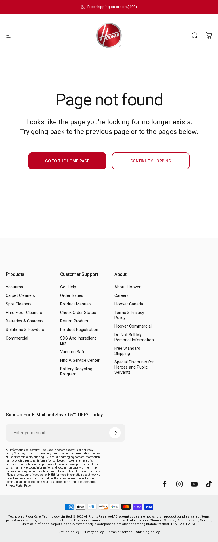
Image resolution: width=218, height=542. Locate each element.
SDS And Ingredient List (78, 341)
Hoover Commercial (133, 326)
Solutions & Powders (25, 329)
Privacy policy (93, 532)
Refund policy (68, 532)
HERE (52, 474)
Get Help (68, 287)
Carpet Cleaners (20, 295)
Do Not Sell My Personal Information (134, 337)
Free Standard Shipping (127, 351)
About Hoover (127, 287)
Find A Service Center (80, 360)
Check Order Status (78, 312)
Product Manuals (75, 304)
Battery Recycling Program (76, 371)
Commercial (17, 338)
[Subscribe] (115, 432)
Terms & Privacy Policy (129, 315)
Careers (121, 295)
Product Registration (79, 329)
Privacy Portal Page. (19, 485)
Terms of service (120, 532)
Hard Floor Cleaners (24, 312)
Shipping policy (148, 532)
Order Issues (71, 295)
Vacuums (14, 287)
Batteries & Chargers (24, 321)
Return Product (74, 321)
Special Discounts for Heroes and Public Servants (134, 367)
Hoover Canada (128, 304)
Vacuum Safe (72, 351)
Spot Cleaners (19, 304)
